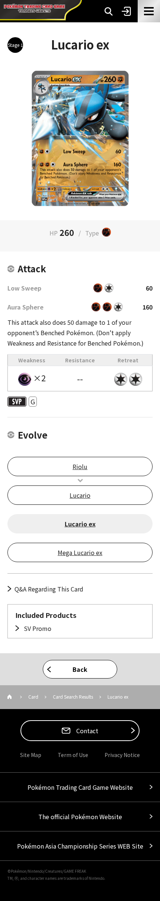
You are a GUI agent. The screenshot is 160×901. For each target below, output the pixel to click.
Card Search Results (73, 696)
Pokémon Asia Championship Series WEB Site (80, 845)
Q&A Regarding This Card (49, 588)
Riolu (80, 466)
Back (80, 669)
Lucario (80, 495)
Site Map (30, 755)
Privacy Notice (122, 755)
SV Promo (36, 628)
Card (33, 696)
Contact (86, 730)
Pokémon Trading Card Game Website (80, 787)
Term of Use (73, 755)
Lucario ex (80, 523)
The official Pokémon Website (80, 816)
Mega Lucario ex (80, 552)
